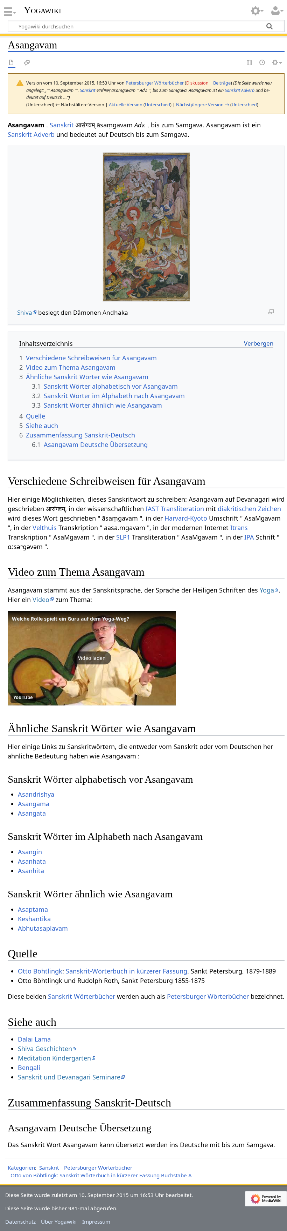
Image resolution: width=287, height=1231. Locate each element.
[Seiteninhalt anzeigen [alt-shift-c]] (11, 63)
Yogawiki (42, 10)
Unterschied (157, 104)
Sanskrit (87, 90)
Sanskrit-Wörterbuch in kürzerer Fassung (126, 971)
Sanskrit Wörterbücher (81, 996)
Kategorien (21, 1167)
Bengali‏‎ (29, 1067)
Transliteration (182, 508)
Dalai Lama (34, 1039)
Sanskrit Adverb (239, 90)
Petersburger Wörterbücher (208, 996)
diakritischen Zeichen (249, 508)
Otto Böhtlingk (40, 971)
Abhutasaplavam (43, 928)
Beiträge (222, 83)
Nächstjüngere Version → (202, 104)
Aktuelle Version (125, 104)
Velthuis (45, 527)
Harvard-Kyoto (185, 518)
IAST (152, 508)
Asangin (30, 852)
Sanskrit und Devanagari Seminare (69, 1077)
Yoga (267, 590)
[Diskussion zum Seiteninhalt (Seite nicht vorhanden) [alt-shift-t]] (27, 63)
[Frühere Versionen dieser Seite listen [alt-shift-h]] (262, 63)
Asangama (33, 804)
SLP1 (123, 537)
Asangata (32, 813)
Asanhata (32, 861)
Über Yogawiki (59, 1221)
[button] (92, 658)
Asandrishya (36, 794)
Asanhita (31, 871)
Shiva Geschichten (45, 1048)
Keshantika (34, 919)
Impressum (96, 1221)
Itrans (239, 527)
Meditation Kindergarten (54, 1058)
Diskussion (197, 83)
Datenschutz (20, 1221)
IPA (249, 537)
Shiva (24, 312)
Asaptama (33, 909)
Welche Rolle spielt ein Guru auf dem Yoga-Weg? (70, 618)
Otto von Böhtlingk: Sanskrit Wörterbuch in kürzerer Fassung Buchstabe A (101, 1175)
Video (41, 599)
